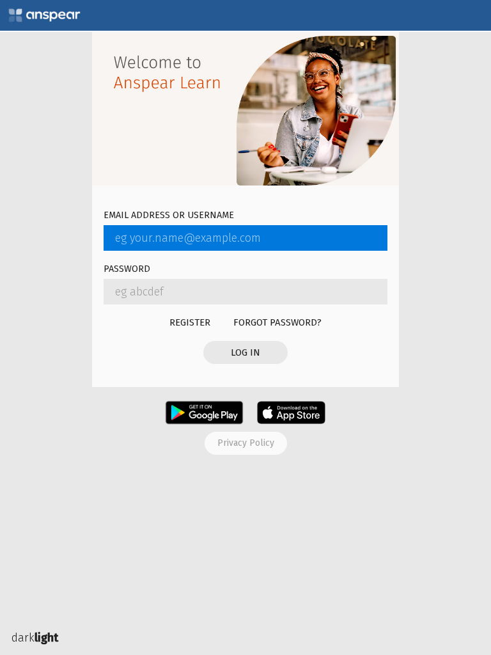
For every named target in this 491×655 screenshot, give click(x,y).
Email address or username (169, 216)
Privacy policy (245, 443)
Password (127, 269)
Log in (245, 352)
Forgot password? (277, 322)
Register (189, 322)
